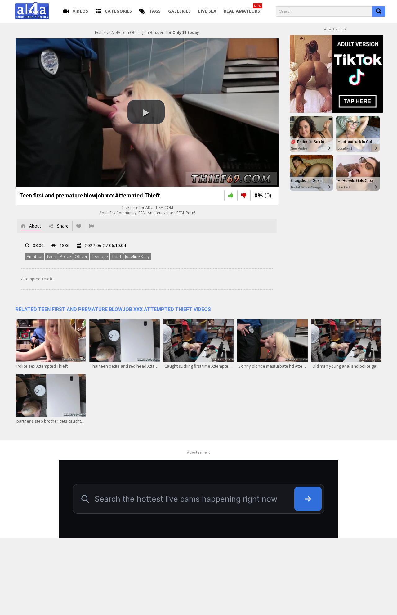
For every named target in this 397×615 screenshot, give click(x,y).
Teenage (99, 256)
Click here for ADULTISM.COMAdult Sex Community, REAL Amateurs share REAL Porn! (147, 210)
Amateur (35, 256)
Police (65, 256)
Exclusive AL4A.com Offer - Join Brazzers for (147, 32)
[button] (146, 112)
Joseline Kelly (137, 256)
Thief (116, 256)
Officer (81, 256)
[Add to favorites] (79, 226)
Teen (51, 256)
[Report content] (91, 226)
